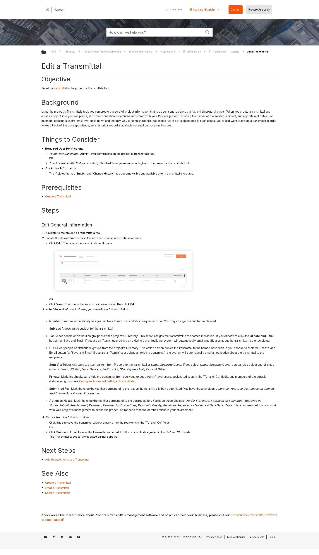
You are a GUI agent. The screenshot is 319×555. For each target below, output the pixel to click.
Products (70, 51)
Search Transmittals (57, 493)
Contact (235, 9)
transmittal (60, 88)
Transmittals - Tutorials (226, 51)
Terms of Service (236, 537)
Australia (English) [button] (203, 9)
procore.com (174, 9)
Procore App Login (259, 9)
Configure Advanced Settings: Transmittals (106, 381)
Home (53, 51)
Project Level (168, 51)
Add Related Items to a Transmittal (67, 459)
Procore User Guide (141, 51)
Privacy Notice (214, 537)
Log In (272, 537)
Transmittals (194, 51)
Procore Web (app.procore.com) (102, 51)
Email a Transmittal (57, 488)
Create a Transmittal (58, 196)
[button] (207, 32)
